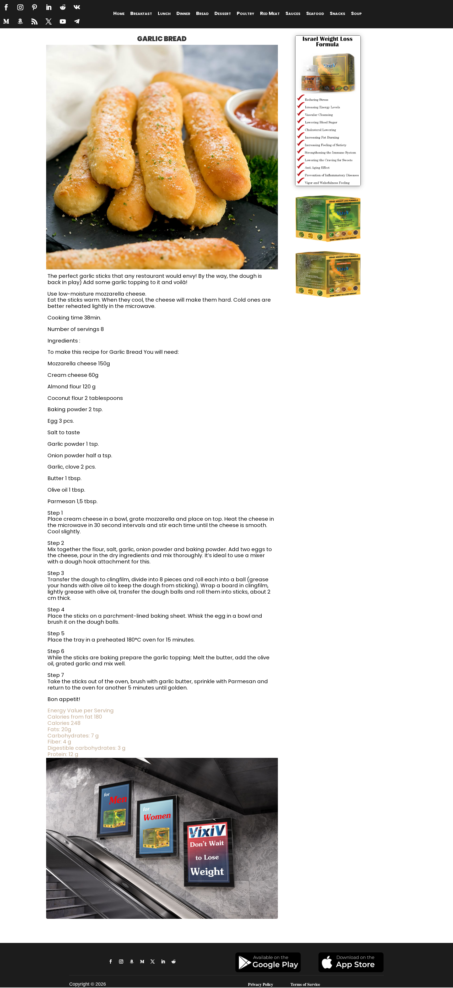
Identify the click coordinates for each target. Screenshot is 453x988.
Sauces (292, 14)
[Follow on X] (48, 21)
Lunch (164, 14)
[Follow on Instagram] (20, 7)
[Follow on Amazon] (20, 21)
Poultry (245, 14)
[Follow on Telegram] (77, 21)
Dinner (183, 14)
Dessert (222, 14)
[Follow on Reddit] (63, 7)
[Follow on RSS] (34, 21)
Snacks (337, 14)
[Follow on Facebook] (6, 7)
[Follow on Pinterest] (34, 7)
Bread (202, 14)
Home (119, 14)
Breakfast (141, 14)
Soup (356, 14)
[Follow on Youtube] (63, 21)
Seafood (315, 14)
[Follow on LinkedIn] (48, 7)
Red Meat (270, 14)
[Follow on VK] (77, 7)
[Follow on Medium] (6, 21)
